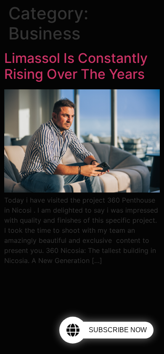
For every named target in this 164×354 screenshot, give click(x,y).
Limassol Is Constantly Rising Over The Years (76, 66)
